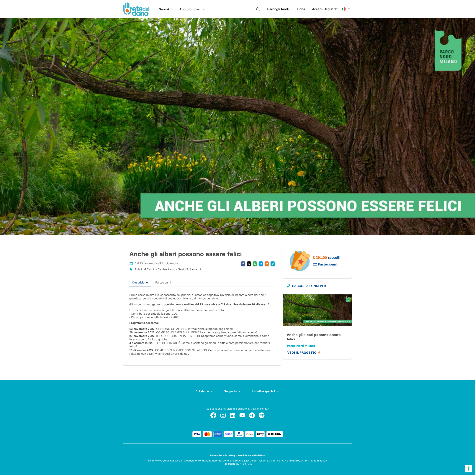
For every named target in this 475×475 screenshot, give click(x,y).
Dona (301, 9)
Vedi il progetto (302, 352)
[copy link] (273, 263)
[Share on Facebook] (243, 263)
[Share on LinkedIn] (261, 263)
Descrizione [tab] (140, 282)
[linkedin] (232, 415)
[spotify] (261, 415)
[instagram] (223, 415)
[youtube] (242, 415)
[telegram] (252, 415)
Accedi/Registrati (325, 9)
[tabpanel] (202, 320)
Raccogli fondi (278, 9)
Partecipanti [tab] (163, 282)
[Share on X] (249, 263)
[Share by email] (267, 263)
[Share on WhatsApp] (255, 263)
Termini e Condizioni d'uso (251, 455)
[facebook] (213, 415)
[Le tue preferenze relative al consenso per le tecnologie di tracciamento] (468, 468)
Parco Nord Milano (301, 346)
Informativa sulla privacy (222, 455)
